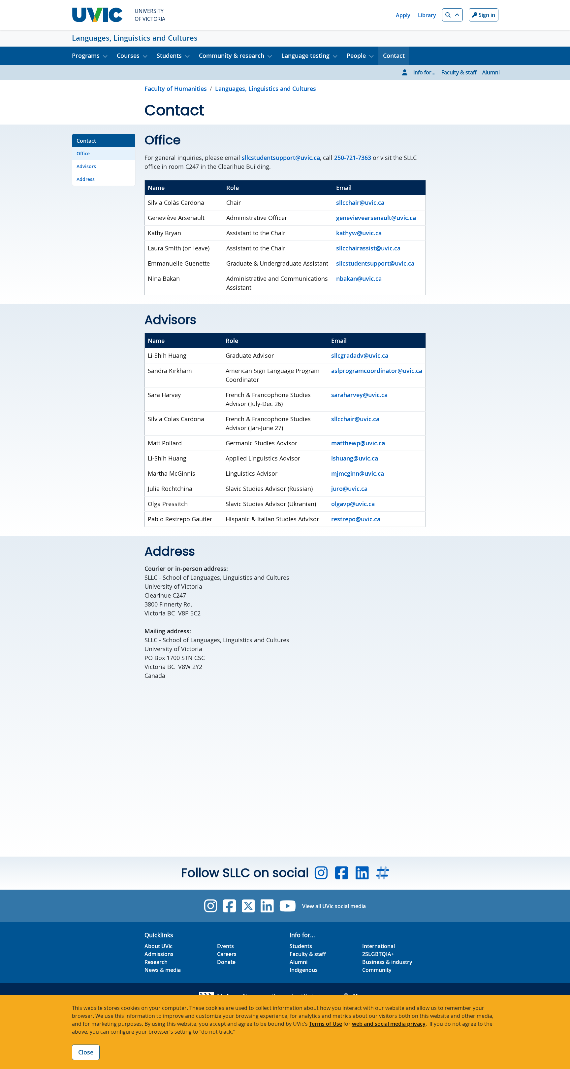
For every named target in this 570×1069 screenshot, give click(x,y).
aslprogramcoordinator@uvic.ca (376, 371)
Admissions (159, 954)
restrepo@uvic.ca (355, 519)
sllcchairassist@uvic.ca (368, 248)
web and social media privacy (389, 1023)
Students (301, 946)
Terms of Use (325, 1023)
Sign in (486, 14)
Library (427, 15)
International (378, 946)
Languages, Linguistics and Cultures (135, 38)
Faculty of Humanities (175, 88)
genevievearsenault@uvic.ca (376, 218)
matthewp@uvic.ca (358, 443)
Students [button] (169, 55)
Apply (403, 15)
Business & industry (387, 962)
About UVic (158, 946)
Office (83, 153)
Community (377, 970)
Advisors (86, 166)
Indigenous (304, 970)
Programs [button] (86, 55)
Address (86, 179)
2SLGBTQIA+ (378, 954)
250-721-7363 (352, 158)
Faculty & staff (458, 72)
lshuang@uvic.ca (354, 458)
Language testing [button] (305, 55)
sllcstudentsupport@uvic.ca (375, 263)
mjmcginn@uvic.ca (357, 473)
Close (85, 1052)
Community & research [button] (231, 55)
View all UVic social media (334, 906)
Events (225, 946)
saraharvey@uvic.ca (359, 395)
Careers (227, 954)
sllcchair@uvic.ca (360, 202)
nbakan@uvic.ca (359, 278)
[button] (452, 14)
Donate (226, 962)
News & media (162, 970)
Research (156, 962)
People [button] (356, 55)
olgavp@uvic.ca (353, 504)
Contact (394, 55)
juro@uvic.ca (349, 489)
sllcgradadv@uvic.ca (359, 355)
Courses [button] (128, 55)
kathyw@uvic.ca (359, 233)
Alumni (491, 72)
